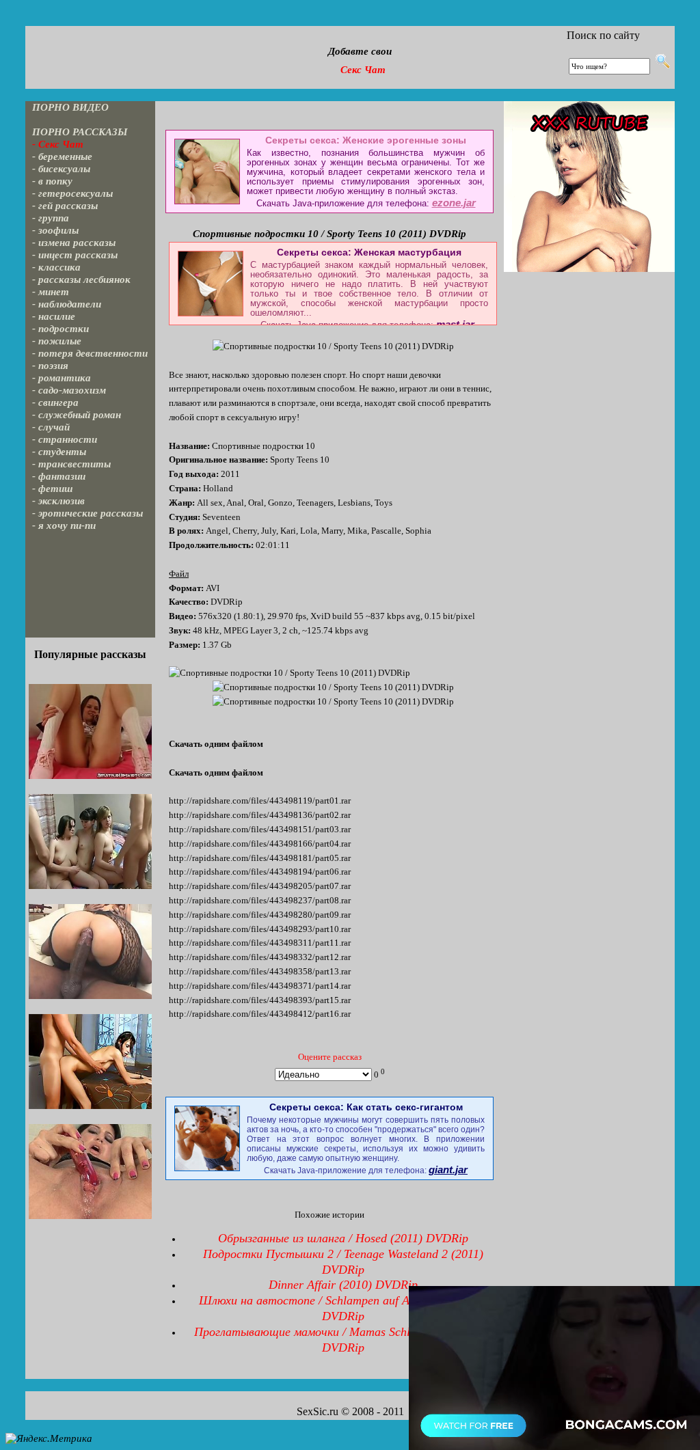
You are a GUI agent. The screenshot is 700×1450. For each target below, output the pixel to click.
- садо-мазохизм (69, 390)
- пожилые (56, 341)
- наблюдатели (66, 304)
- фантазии (58, 476)
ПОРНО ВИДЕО (70, 107)
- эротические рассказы (87, 513)
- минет (50, 291)
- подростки (60, 328)
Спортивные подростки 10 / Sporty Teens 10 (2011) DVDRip (329, 233)
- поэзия (50, 365)
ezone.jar (454, 202)
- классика (56, 267)
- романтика (61, 377)
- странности (64, 439)
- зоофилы (55, 230)
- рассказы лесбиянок (81, 279)
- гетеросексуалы (72, 193)
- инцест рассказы (75, 254)
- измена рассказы (74, 242)
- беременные (62, 156)
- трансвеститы (71, 464)
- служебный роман (76, 414)
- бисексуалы (61, 168)
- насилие (53, 316)
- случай (51, 427)
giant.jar (448, 1169)
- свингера (55, 402)
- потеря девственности (90, 353)
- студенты (59, 451)
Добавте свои (360, 51)
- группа (50, 218)
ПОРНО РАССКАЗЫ (80, 131)
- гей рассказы (65, 205)
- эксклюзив (58, 500)
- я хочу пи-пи (64, 525)
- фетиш (52, 488)
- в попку (52, 181)
